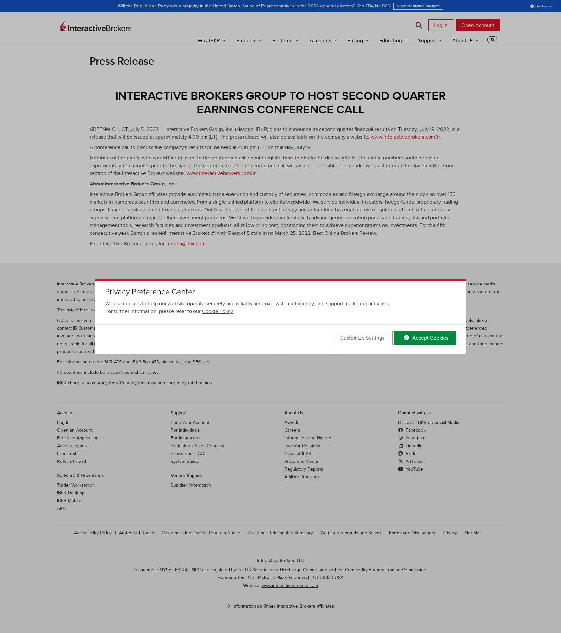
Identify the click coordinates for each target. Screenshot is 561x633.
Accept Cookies (429, 338)
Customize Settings (362, 338)
